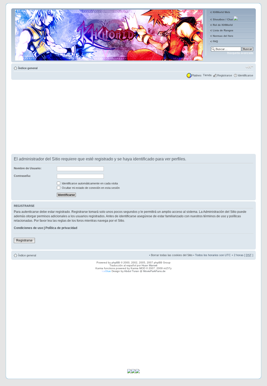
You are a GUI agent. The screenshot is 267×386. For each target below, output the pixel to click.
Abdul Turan (131, 271)
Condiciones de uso (28, 228)
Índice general (28, 68)
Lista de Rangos (223, 30)
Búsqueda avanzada (240, 53)
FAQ (215, 41)
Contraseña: (22, 175)
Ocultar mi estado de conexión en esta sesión (90, 187)
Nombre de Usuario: (27, 168)
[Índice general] (109, 58)
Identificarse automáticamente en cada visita (89, 183)
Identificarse (245, 75)
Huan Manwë (149, 265)
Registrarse (224, 75)
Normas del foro (223, 35)
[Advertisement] (133, 117)
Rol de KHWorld (223, 24)
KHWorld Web (221, 12)
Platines (197, 75)
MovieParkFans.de (154, 271)
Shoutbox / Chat (223, 19)
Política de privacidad (61, 228)
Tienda (207, 75)
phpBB (116, 262)
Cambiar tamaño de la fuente (249, 67)
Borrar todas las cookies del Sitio (171, 255)
